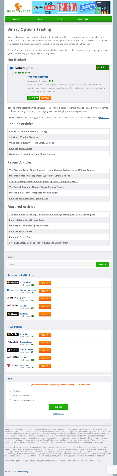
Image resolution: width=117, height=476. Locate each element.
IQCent (24, 305)
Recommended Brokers (21, 275)
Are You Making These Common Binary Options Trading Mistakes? (43, 181)
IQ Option (25, 282)
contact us (104, 117)
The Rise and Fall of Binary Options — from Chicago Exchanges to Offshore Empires (52, 170)
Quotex (24, 365)
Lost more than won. (20, 395)
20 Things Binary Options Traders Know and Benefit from (38, 242)
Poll (10, 378)
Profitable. (16, 391)
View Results (58, 413)
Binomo (24, 313)
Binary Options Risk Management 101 (28, 198)
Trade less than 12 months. (23, 400)
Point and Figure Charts (21, 237)
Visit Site (33, 98)
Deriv (23, 297)
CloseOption (26, 349)
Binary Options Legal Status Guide (27, 220)
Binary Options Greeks (20, 231)
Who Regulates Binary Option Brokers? (29, 225)
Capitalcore (26, 341)
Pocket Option (37, 76)
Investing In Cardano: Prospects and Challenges (33, 192)
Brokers (16, 19)
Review (45, 98)
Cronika (24, 334)
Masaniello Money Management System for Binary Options (39, 175)
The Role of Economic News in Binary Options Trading (37, 187)
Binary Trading (22, 472)
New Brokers (15, 326)
